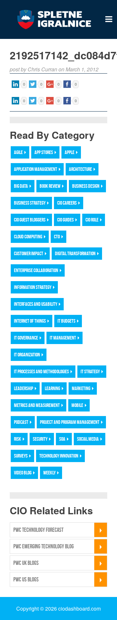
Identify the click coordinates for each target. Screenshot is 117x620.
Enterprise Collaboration (36, 270)
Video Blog (23, 472)
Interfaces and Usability (35, 304)
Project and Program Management (69, 422)
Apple (69, 152)
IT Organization (27, 354)
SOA (62, 439)
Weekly (49, 472)
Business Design (85, 186)
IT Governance (26, 337)
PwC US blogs (26, 579)
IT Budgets (66, 321)
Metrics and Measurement (37, 405)
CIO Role (91, 219)
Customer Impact (28, 253)
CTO (57, 236)
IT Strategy (90, 371)
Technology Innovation (58, 456)
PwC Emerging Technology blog (43, 546)
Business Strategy (30, 203)
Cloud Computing (28, 236)
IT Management (63, 337)
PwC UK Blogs (26, 563)
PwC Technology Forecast (38, 530)
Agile (18, 152)
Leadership (23, 388)
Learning (52, 388)
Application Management (35, 169)
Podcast (21, 422)
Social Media (88, 439)
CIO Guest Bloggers (30, 219)
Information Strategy (32, 287)
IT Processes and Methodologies (41, 371)
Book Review (50, 186)
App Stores (43, 152)
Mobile (77, 405)
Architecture (80, 169)
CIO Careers (67, 203)
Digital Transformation (75, 253)
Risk (17, 439)
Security (40, 439)
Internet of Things (30, 321)
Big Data (21, 186)
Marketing (81, 388)
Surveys (21, 456)
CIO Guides (65, 219)
